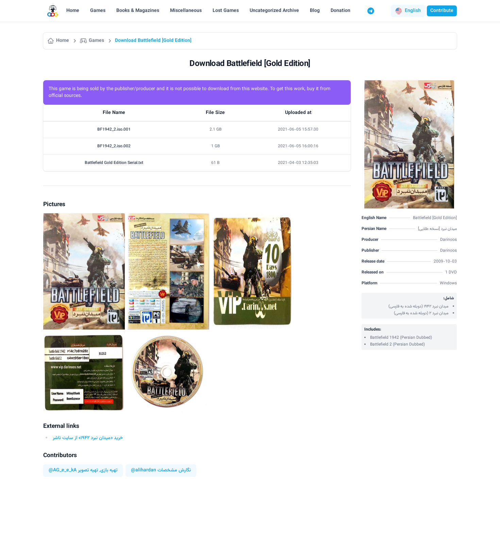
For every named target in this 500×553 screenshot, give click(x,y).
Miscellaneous (186, 11)
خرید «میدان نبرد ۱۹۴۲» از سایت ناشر (88, 438)
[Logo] (52, 11)
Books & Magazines (137, 11)
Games (97, 11)
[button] (408, 11)
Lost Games (226, 11)
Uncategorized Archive (274, 11)
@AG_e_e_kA (63, 470)
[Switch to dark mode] (383, 10)
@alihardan (143, 470)
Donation (340, 11)
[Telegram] (370, 10)
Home (72, 11)
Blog (315, 11)
